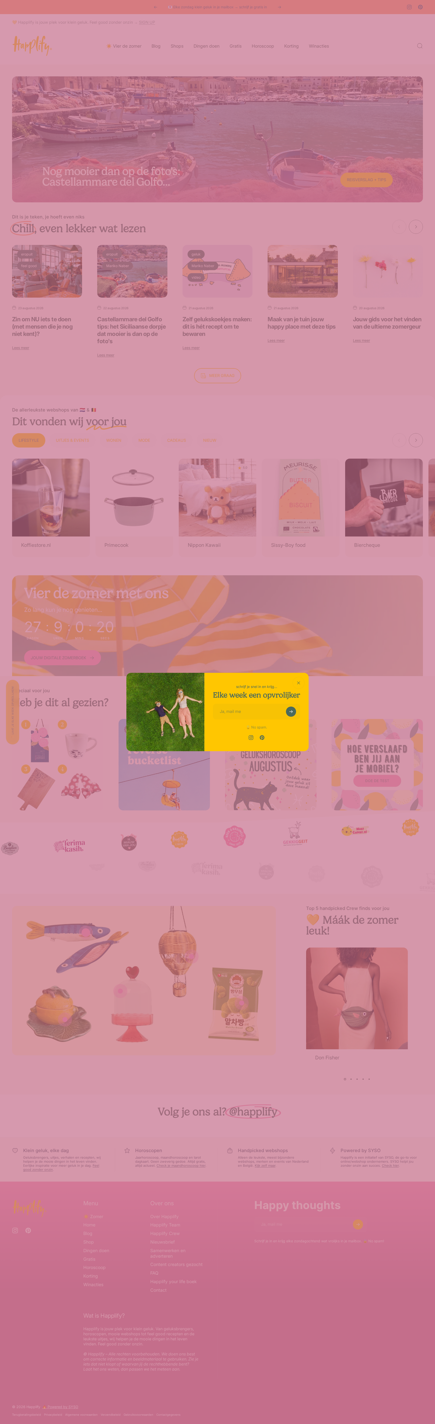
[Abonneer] (291, 712)
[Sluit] (299, 683)
